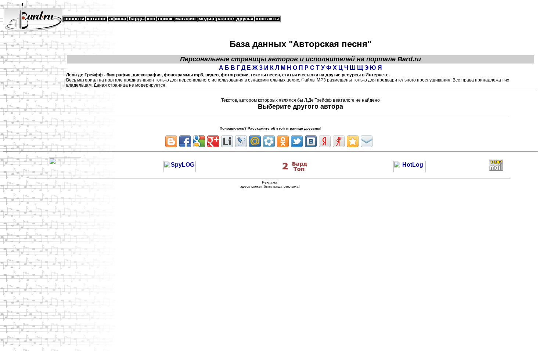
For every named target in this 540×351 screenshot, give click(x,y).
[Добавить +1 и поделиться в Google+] (213, 141)
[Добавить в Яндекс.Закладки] (325, 141)
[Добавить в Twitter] (297, 141)
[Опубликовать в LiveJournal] (241, 141)
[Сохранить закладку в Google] (199, 141)
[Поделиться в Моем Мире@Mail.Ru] (255, 141)
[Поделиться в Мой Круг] (269, 141)
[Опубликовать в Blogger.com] (171, 141)
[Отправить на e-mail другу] (366, 141)
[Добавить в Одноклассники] (283, 141)
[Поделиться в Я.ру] (339, 141)
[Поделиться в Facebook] (185, 141)
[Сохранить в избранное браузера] (353, 141)
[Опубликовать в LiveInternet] (227, 141)
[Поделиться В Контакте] (311, 141)
